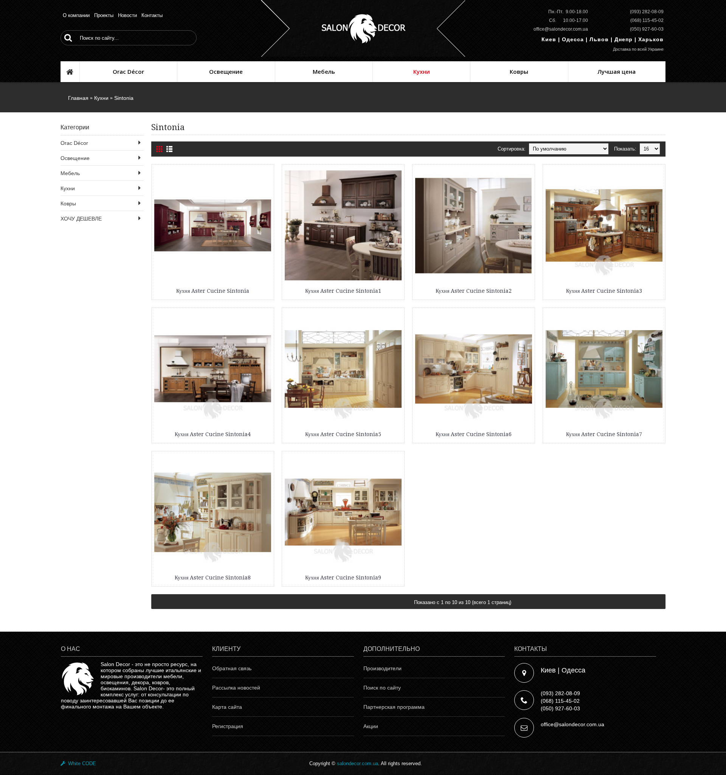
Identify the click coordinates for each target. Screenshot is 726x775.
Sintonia (123, 98)
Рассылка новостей (236, 688)
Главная (78, 98)
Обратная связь (231, 668)
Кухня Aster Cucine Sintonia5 (343, 434)
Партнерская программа (394, 707)
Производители (382, 668)
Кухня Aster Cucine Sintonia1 (343, 291)
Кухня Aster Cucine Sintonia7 (604, 434)
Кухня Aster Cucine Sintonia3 (604, 291)
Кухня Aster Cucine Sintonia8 (213, 578)
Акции (370, 726)
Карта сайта (227, 707)
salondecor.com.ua (357, 763)
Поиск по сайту (382, 688)
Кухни (101, 98)
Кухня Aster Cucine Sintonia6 (474, 434)
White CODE (80, 763)
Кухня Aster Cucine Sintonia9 (343, 578)
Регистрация (227, 726)
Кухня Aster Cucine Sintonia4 (213, 434)
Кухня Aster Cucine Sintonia (212, 291)
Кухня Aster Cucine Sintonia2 (474, 291)
